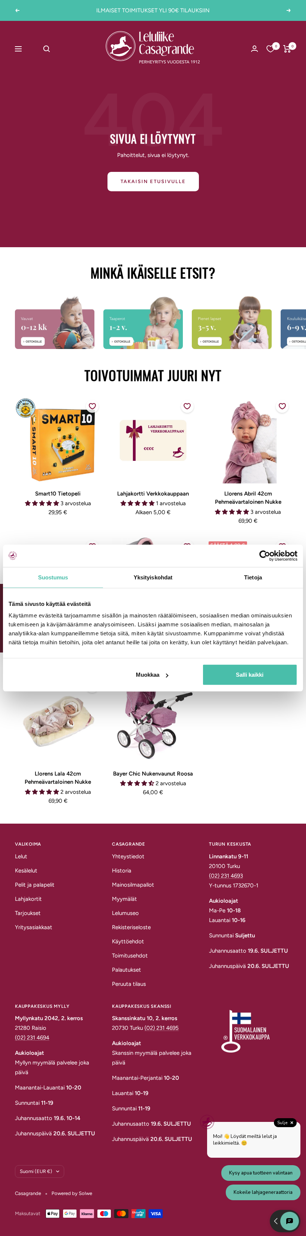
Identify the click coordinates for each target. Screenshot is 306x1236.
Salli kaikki (249, 675)
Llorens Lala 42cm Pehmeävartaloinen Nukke (58, 778)
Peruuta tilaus (129, 984)
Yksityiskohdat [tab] (153, 577)
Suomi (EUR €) (36, 1171)
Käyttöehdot (128, 941)
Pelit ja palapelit (34, 884)
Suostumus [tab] (53, 577)
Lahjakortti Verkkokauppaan (153, 493)
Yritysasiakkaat (33, 927)
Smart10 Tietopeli (58, 493)
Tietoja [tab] (253, 577)
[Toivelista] (270, 49)
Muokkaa (147, 675)
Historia (121, 870)
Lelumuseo (125, 913)
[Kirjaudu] (254, 48)
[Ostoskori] (287, 49)
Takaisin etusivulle (153, 181)
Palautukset (126, 969)
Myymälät (124, 899)
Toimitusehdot (130, 955)
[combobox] (63, 49)
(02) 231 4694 (32, 1037)
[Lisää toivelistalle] (92, 406)
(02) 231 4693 (226, 875)
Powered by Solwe (71, 1193)
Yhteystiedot (128, 856)
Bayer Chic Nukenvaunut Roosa (153, 773)
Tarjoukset (28, 913)
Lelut (21, 856)
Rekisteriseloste (131, 927)
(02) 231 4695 (161, 1028)
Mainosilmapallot (133, 884)
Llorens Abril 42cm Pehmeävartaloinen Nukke (248, 498)
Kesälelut (26, 870)
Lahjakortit (28, 899)
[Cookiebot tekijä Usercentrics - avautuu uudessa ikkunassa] (264, 555)
